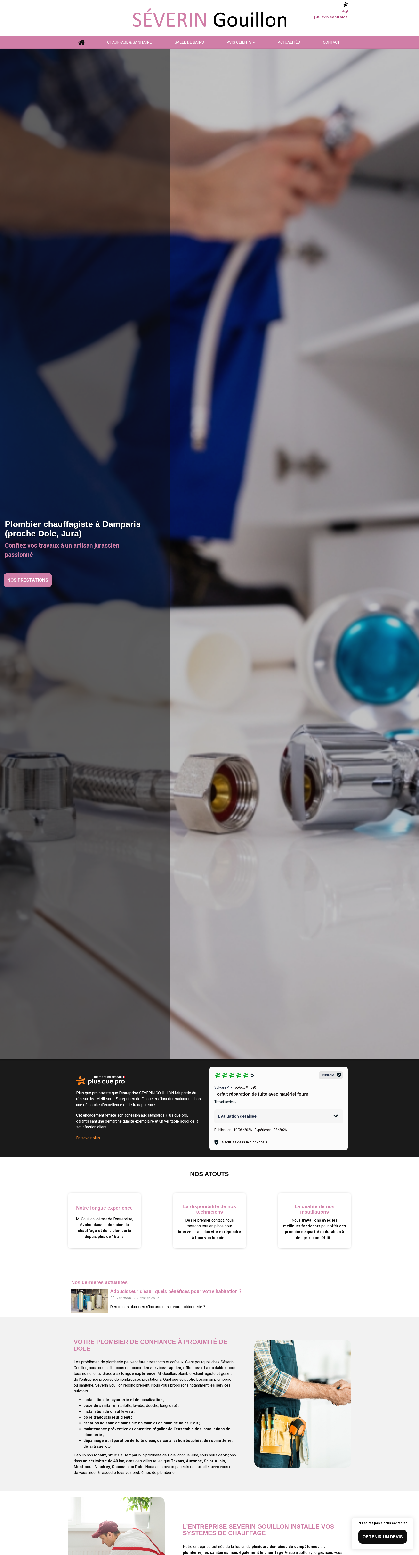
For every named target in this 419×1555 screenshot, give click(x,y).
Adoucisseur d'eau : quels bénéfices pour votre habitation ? (176, 1291)
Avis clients (239, 42)
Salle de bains (189, 42)
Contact (331, 42)
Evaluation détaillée (237, 1116)
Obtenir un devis (383, 1536)
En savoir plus (88, 1138)
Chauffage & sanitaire (129, 42)
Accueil (82, 42)
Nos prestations (27, 580)
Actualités (289, 42)
